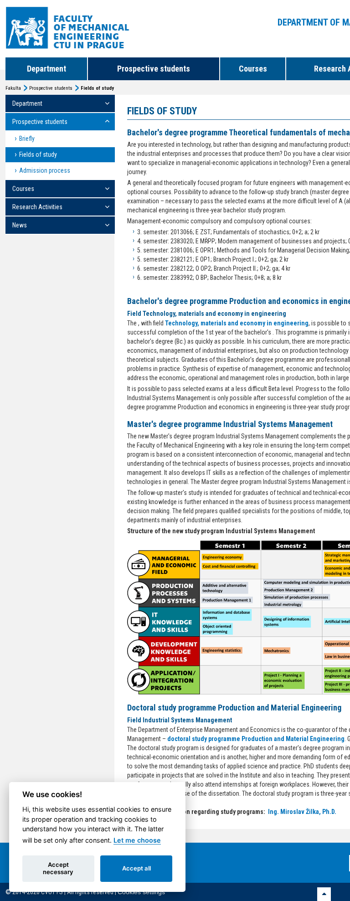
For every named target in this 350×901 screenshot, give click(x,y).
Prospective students (153, 68)
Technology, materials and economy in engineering (237, 323)
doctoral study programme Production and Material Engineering (256, 738)
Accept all (136, 868)
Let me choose (137, 840)
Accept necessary (58, 868)
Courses (253, 68)
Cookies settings (141, 892)
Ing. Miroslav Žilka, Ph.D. (302, 811)
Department (46, 68)
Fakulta (13, 88)
